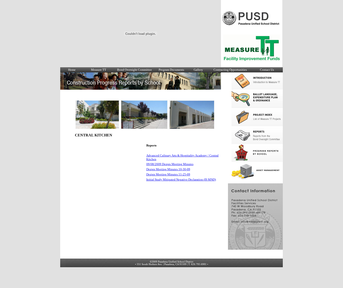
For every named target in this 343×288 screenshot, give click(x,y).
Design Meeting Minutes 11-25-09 (168, 174)
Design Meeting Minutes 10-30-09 (168, 169)
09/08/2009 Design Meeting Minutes (169, 164)
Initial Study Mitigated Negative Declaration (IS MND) (181, 179)
